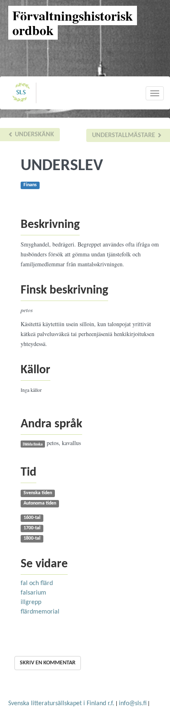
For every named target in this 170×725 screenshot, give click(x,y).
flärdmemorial (40, 612)
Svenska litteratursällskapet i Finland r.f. (61, 703)
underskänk (33, 134)
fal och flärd (37, 583)
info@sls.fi (132, 703)
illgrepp (31, 602)
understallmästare (124, 135)
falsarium (33, 593)
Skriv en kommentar (48, 663)
